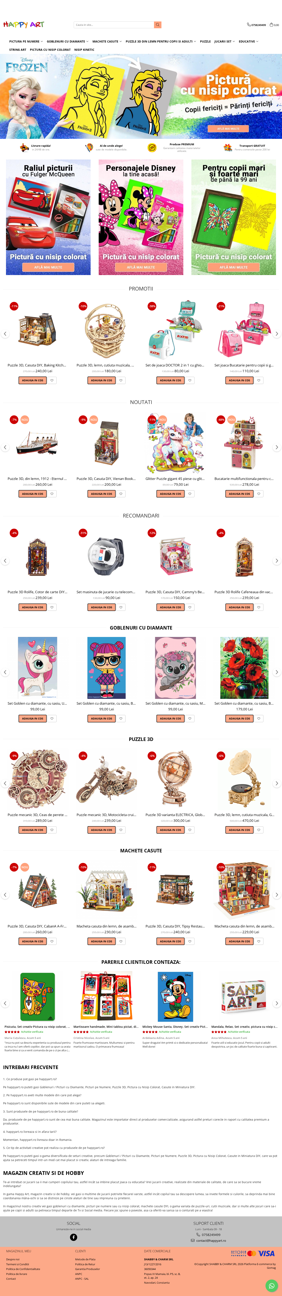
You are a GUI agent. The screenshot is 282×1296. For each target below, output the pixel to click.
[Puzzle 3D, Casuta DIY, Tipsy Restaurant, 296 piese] (175, 891)
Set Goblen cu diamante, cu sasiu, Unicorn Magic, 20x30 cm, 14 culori (38, 703)
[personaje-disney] (141, 217)
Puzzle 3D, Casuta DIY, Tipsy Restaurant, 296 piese (176, 926)
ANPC (78, 1274)
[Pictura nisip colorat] (233, 217)
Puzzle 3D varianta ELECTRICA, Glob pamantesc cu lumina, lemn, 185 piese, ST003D (176, 814)
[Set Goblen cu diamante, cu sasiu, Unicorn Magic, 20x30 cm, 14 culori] (38, 668)
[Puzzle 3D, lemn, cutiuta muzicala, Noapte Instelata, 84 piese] (106, 330)
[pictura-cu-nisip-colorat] (141, 96)
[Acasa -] (23, 24)
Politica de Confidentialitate (23, 1269)
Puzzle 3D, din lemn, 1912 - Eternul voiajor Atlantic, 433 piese (38, 478)
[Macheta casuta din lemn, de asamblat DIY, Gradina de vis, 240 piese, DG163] (106, 891)
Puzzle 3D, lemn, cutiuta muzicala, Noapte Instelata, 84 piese (107, 365)
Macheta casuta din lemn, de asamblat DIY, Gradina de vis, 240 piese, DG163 (107, 926)
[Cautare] (157, 24)
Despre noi (12, 1259)
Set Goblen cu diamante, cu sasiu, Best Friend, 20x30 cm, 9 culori (107, 703)
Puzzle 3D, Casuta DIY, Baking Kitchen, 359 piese (38, 365)
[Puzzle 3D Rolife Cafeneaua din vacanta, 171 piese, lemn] (244, 556)
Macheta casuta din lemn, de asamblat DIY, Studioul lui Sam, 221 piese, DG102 (244, 926)
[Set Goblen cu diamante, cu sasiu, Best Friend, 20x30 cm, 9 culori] (106, 668)
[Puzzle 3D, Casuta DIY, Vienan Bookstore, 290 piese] (106, 443)
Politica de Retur (85, 1264)
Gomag (271, 1268)
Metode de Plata (85, 1259)
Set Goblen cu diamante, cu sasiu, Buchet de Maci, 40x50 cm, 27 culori (244, 703)
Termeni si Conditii (17, 1264)
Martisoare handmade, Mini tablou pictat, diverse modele (114, 1027)
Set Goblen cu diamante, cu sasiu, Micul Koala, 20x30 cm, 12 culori (176, 703)
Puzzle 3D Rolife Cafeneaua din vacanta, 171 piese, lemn (244, 592)
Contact (11, 1279)
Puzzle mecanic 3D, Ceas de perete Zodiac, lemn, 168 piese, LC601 (38, 814)
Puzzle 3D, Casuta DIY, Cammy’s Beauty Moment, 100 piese (176, 592)
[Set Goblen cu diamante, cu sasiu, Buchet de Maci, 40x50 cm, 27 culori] (244, 668)
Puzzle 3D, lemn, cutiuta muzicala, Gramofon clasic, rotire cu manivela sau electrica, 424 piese (244, 814)
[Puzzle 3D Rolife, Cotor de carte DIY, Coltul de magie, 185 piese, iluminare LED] (38, 556)
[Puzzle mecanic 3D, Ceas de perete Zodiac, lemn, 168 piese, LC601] (38, 779)
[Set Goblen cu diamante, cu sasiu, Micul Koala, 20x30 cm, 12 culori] (175, 668)
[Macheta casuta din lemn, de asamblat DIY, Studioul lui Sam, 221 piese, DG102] (244, 891)
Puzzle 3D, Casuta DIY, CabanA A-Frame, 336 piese (38, 926)
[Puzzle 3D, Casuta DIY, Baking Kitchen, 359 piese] (38, 330)
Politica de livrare (16, 1274)
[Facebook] (73, 1237)
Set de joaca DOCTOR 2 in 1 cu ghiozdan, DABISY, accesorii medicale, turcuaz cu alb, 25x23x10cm (176, 365)
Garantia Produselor (87, 1269)
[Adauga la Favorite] (52, 380)
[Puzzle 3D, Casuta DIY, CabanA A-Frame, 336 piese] (38, 891)
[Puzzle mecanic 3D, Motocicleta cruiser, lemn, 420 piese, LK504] (106, 779)
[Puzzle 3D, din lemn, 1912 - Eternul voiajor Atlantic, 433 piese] (38, 443)
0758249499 (210, 1235)
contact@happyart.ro (211, 1240)
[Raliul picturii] (48, 217)
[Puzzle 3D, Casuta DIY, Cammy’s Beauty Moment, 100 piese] (175, 556)
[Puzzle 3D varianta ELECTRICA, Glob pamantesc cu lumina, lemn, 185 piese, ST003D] (175, 779)
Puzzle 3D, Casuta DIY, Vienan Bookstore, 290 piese (107, 478)
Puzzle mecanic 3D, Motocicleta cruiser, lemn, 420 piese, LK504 (107, 814)
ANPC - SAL (82, 1279)
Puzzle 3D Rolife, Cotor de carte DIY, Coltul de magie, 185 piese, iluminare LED (38, 592)
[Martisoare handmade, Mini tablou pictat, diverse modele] (106, 997)
